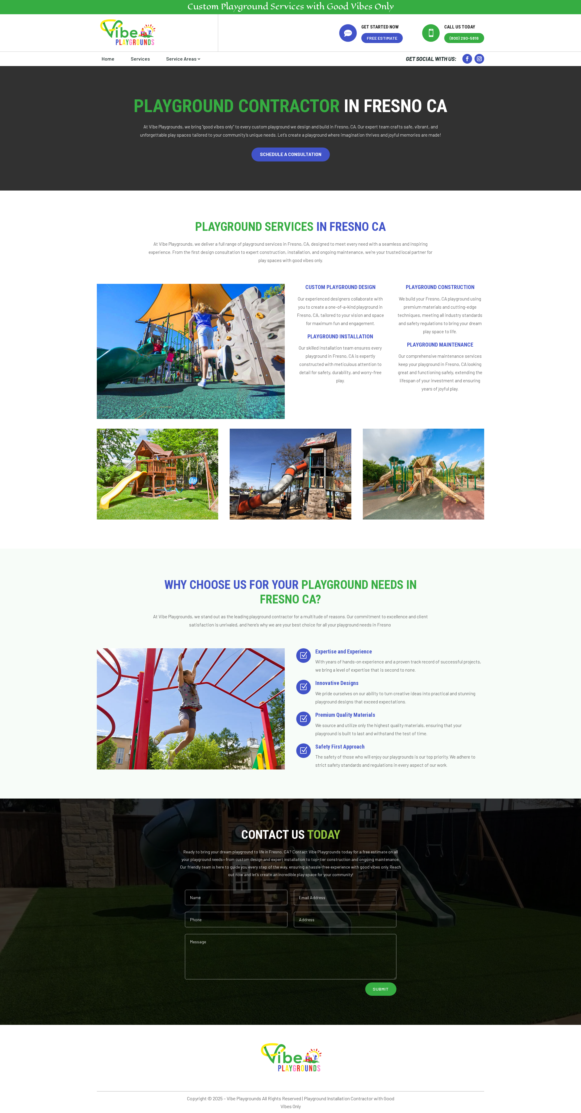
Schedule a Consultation (290, 154)
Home (108, 58)
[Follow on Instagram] (479, 59)
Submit (381, 989)
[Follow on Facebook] (467, 59)
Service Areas (181, 58)
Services (140, 58)
